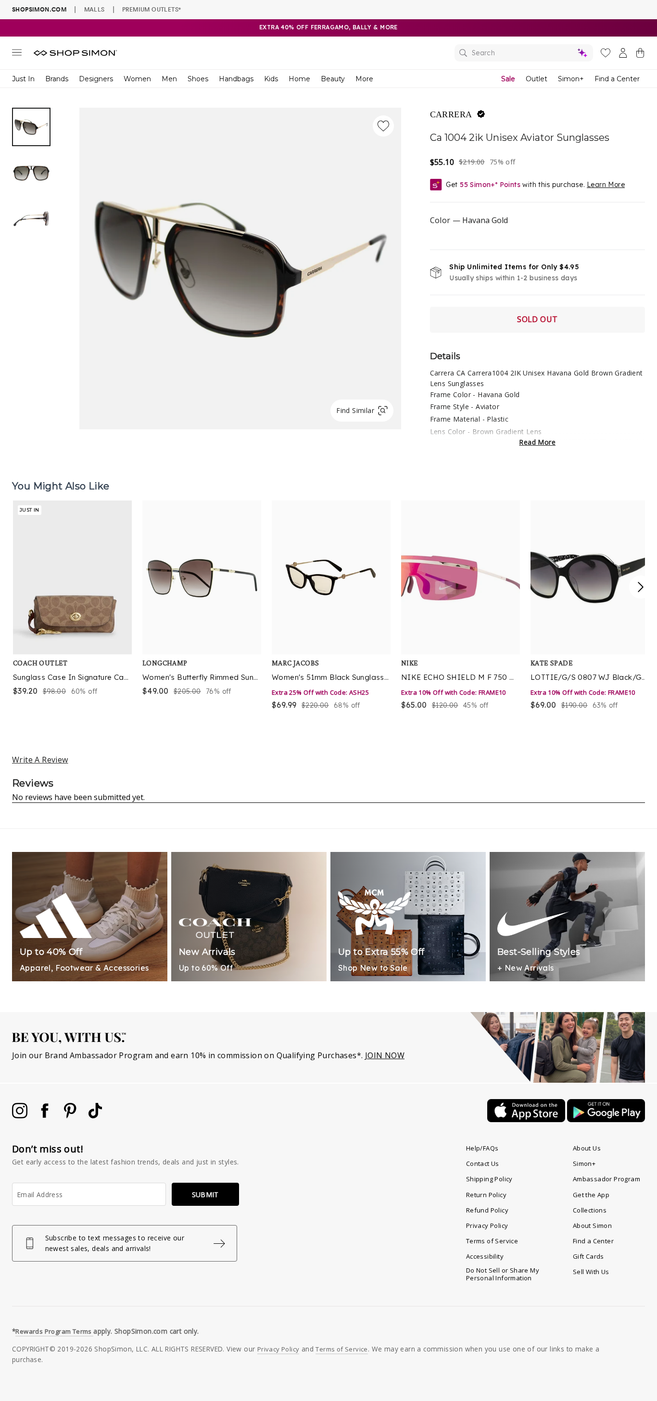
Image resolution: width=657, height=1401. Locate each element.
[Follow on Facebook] (45, 1115)
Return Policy (486, 1194)
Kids (271, 79)
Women (137, 79)
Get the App (591, 1194)
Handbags (236, 79)
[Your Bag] (640, 55)
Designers (96, 79)
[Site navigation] (17, 54)
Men (169, 79)
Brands (56, 79)
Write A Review (40, 759)
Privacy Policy (487, 1225)
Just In (23, 79)
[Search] (524, 53)
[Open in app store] (527, 1119)
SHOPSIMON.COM (39, 9)
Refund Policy (487, 1210)
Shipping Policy (489, 1179)
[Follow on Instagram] (20, 1115)
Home (299, 79)
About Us (587, 1148)
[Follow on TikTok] (95, 1115)
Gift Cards (588, 1256)
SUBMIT (205, 1194)
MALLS (94, 9)
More (364, 79)
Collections (589, 1210)
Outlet (536, 79)
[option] (240, 268)
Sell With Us (591, 1271)
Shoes (198, 79)
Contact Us (482, 1163)
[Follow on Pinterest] (71, 1115)
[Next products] (640, 587)
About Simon (592, 1225)
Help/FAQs (482, 1148)
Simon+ (571, 79)
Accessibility (485, 1256)
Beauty (333, 79)
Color (469, 220)
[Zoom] (240, 265)
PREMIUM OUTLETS (151, 9)
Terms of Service (492, 1241)
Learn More (606, 184)
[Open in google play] (606, 1119)
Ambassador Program (606, 1179)
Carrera (451, 114)
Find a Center (617, 79)
